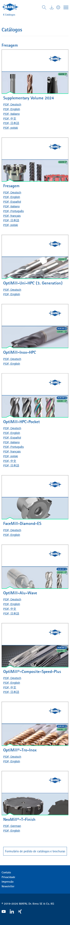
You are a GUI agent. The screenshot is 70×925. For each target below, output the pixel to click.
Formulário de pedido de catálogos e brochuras (35, 851)
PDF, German (12, 826)
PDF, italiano (11, 114)
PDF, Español (12, 201)
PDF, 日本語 (11, 123)
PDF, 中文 (9, 118)
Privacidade (8, 877)
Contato (6, 872)
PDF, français (12, 215)
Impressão (8, 881)
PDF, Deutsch (12, 104)
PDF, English (11, 109)
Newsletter (8, 886)
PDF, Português (13, 211)
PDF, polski (10, 127)
